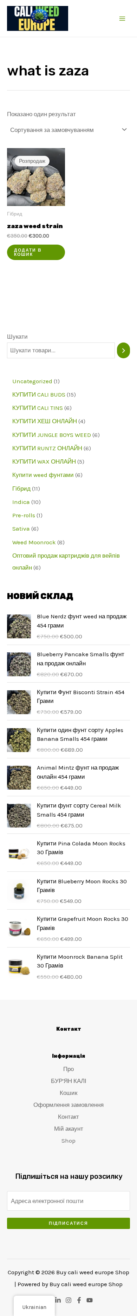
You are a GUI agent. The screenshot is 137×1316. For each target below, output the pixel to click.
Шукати (17, 336)
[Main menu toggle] (122, 18)
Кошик (68, 1092)
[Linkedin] (58, 1300)
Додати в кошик (28, 252)
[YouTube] (89, 1300)
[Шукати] (123, 350)
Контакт (68, 1116)
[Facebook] (79, 1300)
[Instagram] (68, 1300)
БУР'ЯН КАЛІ (68, 1080)
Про (68, 1068)
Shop (68, 1140)
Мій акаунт (68, 1128)
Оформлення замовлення (68, 1104)
